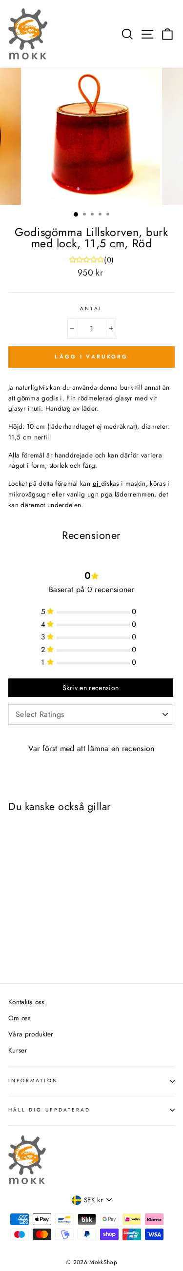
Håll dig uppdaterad (49, 1109)
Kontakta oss (26, 1002)
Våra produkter (31, 1034)
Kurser (17, 1050)
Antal (91, 308)
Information (33, 1080)
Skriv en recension (90, 688)
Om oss (19, 1018)
